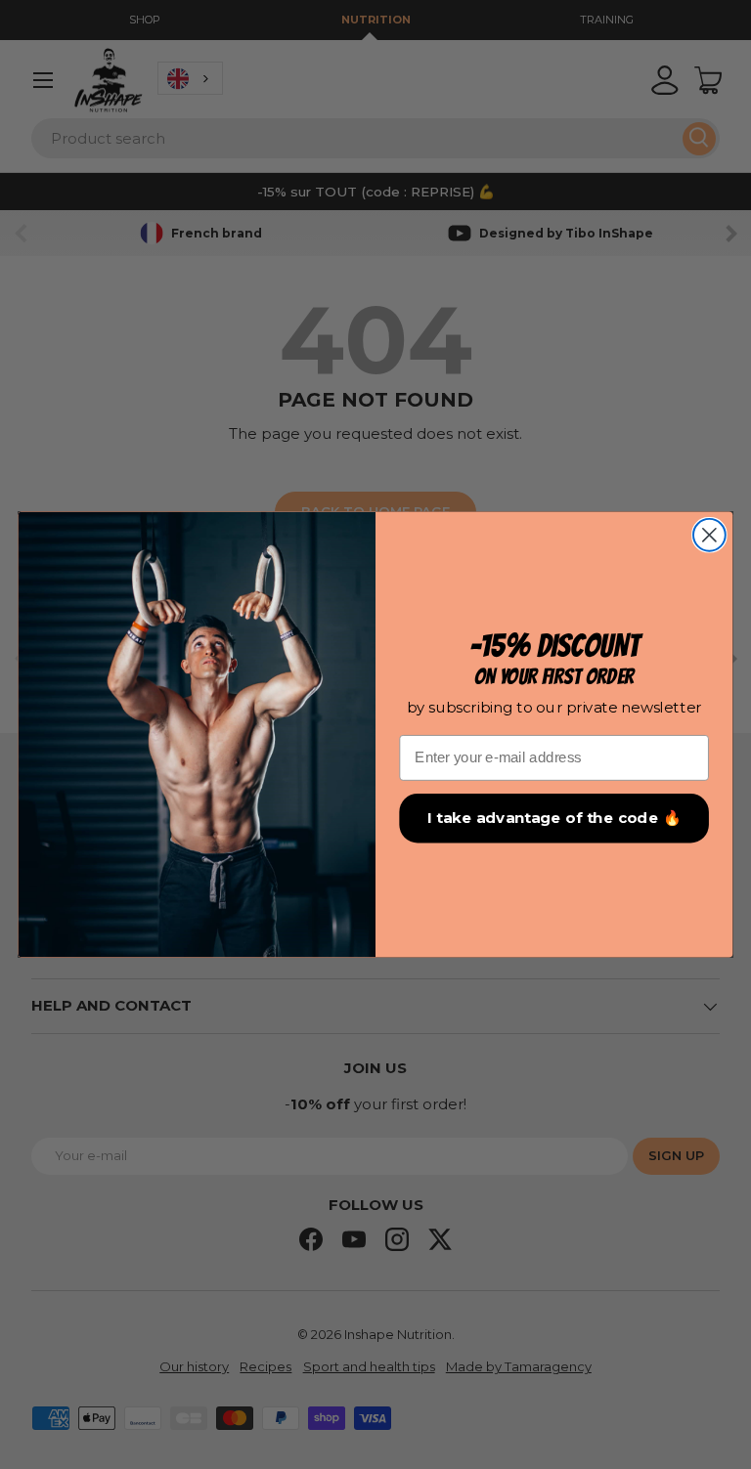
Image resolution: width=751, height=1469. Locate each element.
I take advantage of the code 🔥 (554, 818)
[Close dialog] (709, 535)
